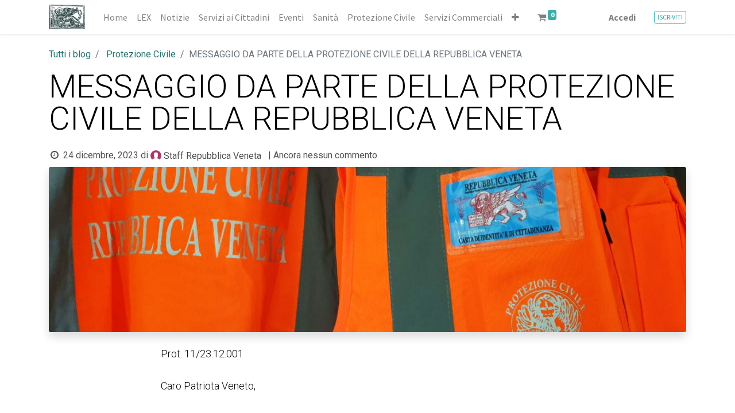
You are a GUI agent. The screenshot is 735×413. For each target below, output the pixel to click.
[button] (515, 17)
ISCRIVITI (670, 17)
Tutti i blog (70, 54)
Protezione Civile (141, 54)
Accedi (622, 17)
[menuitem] (115, 17)
